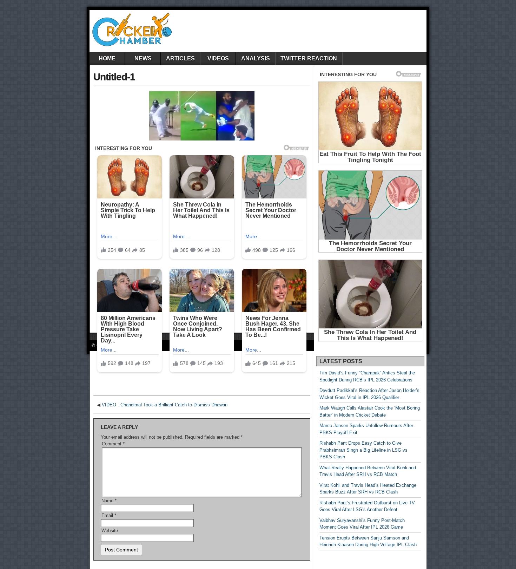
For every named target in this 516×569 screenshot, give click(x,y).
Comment (113, 443)
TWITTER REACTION (308, 58)
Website (109, 530)
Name (109, 500)
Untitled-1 (114, 76)
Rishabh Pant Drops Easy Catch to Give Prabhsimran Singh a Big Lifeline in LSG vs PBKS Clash (363, 449)
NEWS (143, 58)
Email (108, 515)
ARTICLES (180, 58)
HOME (107, 58)
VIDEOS (218, 58)
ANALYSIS (255, 58)
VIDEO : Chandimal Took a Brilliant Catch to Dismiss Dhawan (164, 404)
